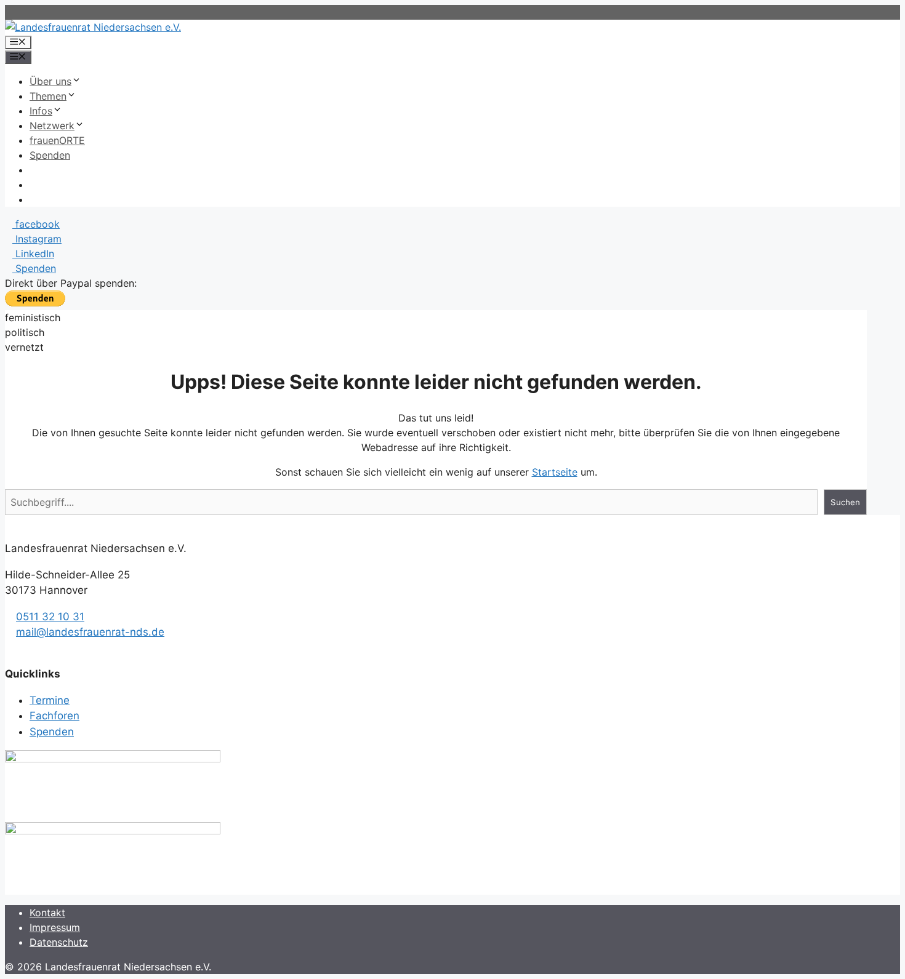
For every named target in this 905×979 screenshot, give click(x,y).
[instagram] (20, 648)
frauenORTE (57, 140)
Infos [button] (41, 111)
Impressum (55, 927)
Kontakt (47, 912)
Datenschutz (59, 942)
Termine (50, 700)
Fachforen (54, 715)
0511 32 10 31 (50, 616)
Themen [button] (48, 96)
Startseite (554, 472)
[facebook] (9, 648)
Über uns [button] (50, 81)
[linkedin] (31, 648)
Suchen (845, 502)
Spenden (50, 155)
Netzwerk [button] (52, 125)
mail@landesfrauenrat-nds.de (90, 632)
